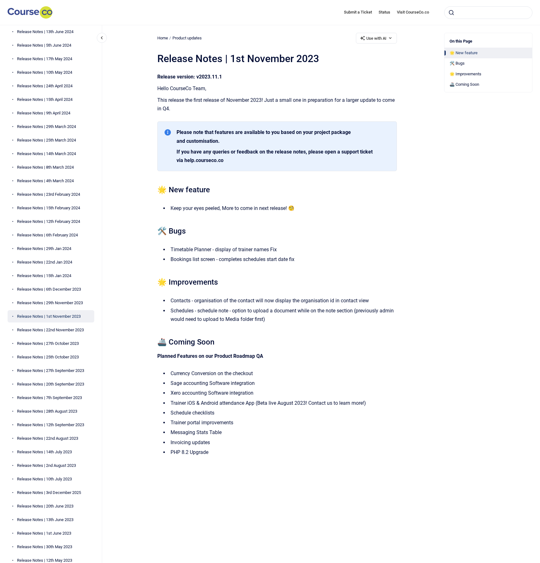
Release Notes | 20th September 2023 (50, 384)
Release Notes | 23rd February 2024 (48, 194)
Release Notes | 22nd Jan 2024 (44, 262)
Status (384, 12)
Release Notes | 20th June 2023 (45, 506)
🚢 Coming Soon (464, 84)
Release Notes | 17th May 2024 (44, 58)
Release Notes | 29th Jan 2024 (44, 248)
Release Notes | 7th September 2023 (49, 397)
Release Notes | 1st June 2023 (44, 533)
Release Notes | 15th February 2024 (48, 208)
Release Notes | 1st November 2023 (49, 316)
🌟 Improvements (465, 74)
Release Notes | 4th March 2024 (45, 180)
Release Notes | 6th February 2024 (47, 235)
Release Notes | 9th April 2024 (43, 113)
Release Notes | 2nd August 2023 (46, 465)
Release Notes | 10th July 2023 (44, 479)
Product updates (187, 38)
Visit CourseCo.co (413, 12)
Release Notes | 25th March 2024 (46, 140)
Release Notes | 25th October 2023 (48, 357)
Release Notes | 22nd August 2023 (47, 438)
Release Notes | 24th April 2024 (45, 86)
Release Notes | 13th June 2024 (45, 31)
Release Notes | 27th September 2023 (50, 370)
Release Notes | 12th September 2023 (50, 424)
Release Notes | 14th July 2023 (44, 452)
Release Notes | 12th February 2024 (48, 221)
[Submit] (451, 13)
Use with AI (376, 38)
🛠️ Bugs (457, 63)
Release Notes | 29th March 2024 (46, 126)
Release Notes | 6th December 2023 (49, 289)
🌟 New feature (464, 52)
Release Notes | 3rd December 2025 (49, 492)
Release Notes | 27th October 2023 (48, 343)
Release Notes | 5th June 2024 (44, 45)
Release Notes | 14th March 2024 (46, 153)
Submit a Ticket (358, 12)
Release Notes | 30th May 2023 (44, 546)
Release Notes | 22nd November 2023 (50, 330)
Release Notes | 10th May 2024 (44, 72)
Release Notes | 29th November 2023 (50, 302)
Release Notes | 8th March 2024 (45, 167)
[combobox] (488, 13)
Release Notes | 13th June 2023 (45, 519)
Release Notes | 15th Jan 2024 (44, 275)
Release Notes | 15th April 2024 (45, 99)
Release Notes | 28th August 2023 (47, 411)
